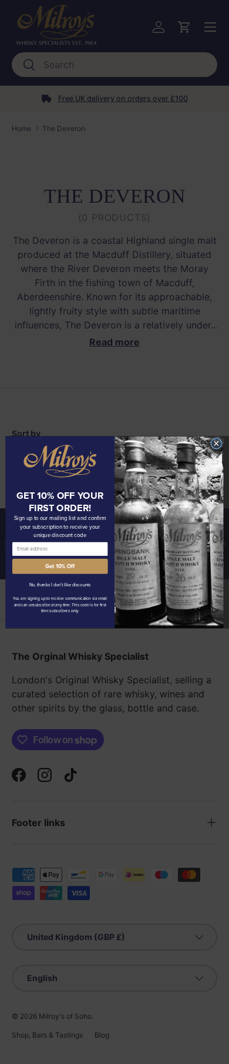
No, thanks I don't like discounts (60, 584)
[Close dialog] (216, 443)
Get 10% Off (60, 566)
